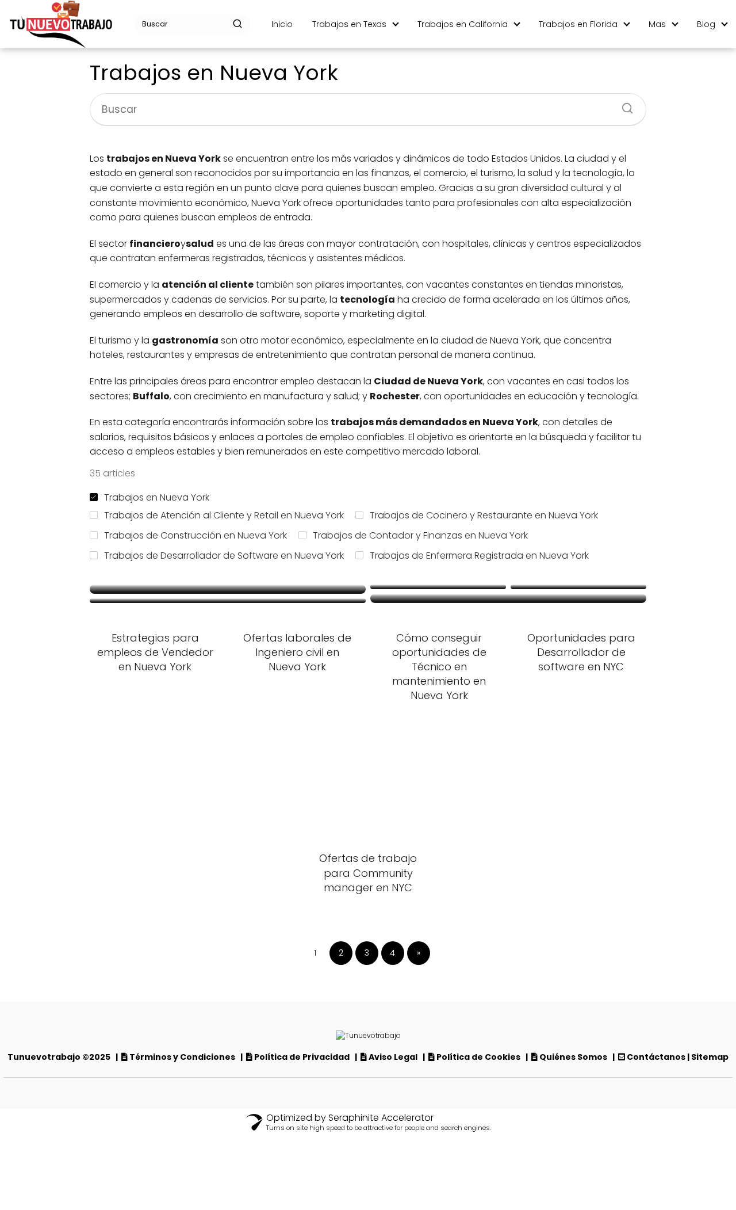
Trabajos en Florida (578, 24)
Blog (706, 24)
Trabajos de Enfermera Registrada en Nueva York (479, 555)
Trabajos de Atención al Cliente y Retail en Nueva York (224, 515)
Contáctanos (656, 1057)
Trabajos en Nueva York (156, 497)
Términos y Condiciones (183, 1057)
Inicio (282, 24)
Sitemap (710, 1057)
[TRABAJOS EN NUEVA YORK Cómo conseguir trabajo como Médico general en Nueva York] (228, 589)
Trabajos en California (462, 24)
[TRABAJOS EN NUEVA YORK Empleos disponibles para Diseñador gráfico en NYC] (438, 587)
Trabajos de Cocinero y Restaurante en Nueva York (484, 515)
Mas (657, 24)
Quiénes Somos (573, 1057)
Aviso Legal (394, 1057)
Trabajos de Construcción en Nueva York (195, 535)
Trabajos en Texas (349, 24)
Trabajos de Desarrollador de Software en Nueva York (224, 555)
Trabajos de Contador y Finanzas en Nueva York (420, 535)
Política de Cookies (479, 1057)
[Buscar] (237, 23)
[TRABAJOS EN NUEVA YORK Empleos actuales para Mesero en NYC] (228, 600)
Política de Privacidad (302, 1057)
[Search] (623, 104)
